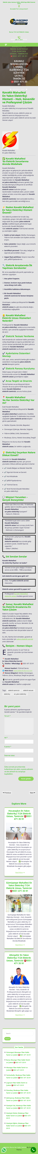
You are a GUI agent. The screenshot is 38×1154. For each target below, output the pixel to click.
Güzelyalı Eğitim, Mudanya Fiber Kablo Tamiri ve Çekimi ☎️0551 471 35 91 (18, 1125)
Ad (6, 738)
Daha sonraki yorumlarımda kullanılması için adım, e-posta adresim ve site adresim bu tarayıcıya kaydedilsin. (18, 770)
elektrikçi (7, 694)
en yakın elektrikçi (20, 694)
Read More (19, 872)
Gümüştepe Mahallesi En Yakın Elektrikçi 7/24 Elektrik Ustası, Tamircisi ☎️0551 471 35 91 (19, 886)
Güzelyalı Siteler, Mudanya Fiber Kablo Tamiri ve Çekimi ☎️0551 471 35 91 (18, 1115)
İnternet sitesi (9, 755)
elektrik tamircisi (13, 690)
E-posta (7, 746)
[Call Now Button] (33, 1150)
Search (7, 1039)
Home (14, 39)
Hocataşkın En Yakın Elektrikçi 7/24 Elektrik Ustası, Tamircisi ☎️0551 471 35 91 (19, 814)
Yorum (7, 716)
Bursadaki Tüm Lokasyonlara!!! (19, 9)
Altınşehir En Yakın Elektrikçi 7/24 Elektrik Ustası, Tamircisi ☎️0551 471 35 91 (19, 959)
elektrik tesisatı (28, 690)
